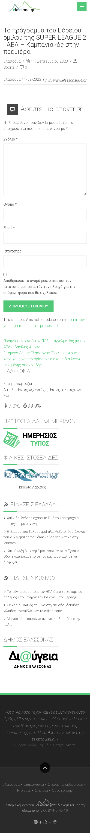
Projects (24, 790)
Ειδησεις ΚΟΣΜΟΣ (33, 578)
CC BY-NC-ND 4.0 (55, 810)
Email (9, 228)
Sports (8, 67)
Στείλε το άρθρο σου (65, 784)
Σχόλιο (10, 139)
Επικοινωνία (34, 784)
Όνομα (10, 204)
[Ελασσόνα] (24, 6)
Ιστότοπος (12, 251)
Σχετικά (41, 790)
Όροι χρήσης (62, 790)
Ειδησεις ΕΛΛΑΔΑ (33, 504)
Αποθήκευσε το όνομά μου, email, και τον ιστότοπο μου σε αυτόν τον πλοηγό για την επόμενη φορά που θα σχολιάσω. (39, 286)
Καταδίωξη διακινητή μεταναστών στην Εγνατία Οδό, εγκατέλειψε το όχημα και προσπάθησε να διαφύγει (41, 556)
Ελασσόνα (12, 61)
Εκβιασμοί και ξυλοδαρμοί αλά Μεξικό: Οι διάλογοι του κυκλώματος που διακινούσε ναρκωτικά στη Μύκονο (44, 537)
